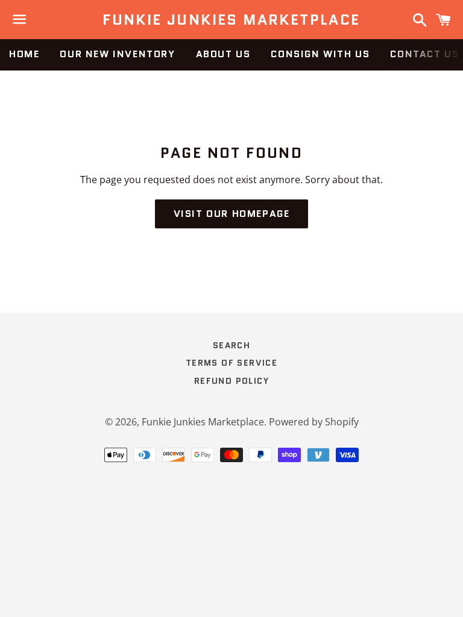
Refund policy (231, 381)
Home (24, 54)
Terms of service (231, 363)
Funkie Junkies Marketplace (231, 20)
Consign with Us (320, 54)
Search (231, 345)
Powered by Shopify (314, 421)
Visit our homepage (232, 214)
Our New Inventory (117, 54)
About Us (223, 54)
